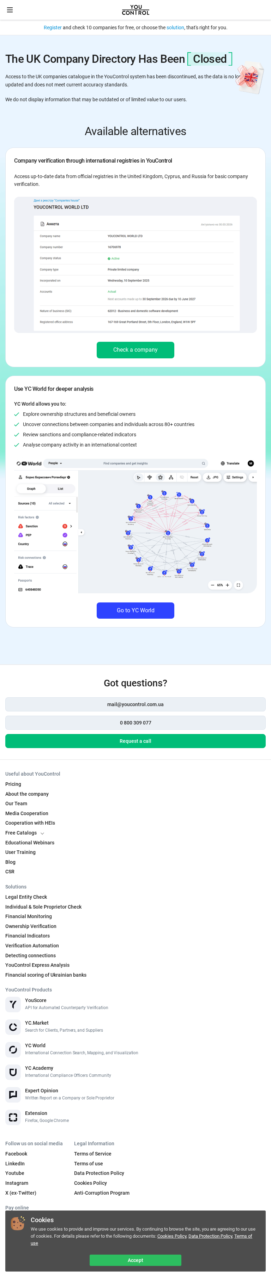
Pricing (13, 784)
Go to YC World (136, 610)
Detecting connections (30, 955)
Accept (135, 1260)
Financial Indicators (27, 936)
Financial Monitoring (28, 916)
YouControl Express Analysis (37, 965)
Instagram (16, 1183)
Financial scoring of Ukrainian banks (45, 975)
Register (53, 27)
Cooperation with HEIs (30, 823)
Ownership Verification (30, 926)
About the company (27, 794)
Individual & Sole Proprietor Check (43, 907)
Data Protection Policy (210, 1236)
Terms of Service (93, 1154)
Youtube (14, 1173)
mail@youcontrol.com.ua (135, 704)
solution (175, 27)
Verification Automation (32, 945)
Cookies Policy (171, 1236)
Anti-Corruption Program (102, 1193)
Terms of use (88, 1163)
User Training (20, 852)
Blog (10, 862)
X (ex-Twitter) (20, 1193)
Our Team (16, 803)
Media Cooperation (26, 813)
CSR (9, 871)
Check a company (135, 349)
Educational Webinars (29, 842)
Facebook (16, 1154)
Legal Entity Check (26, 897)
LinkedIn (15, 1163)
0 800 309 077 (135, 723)
